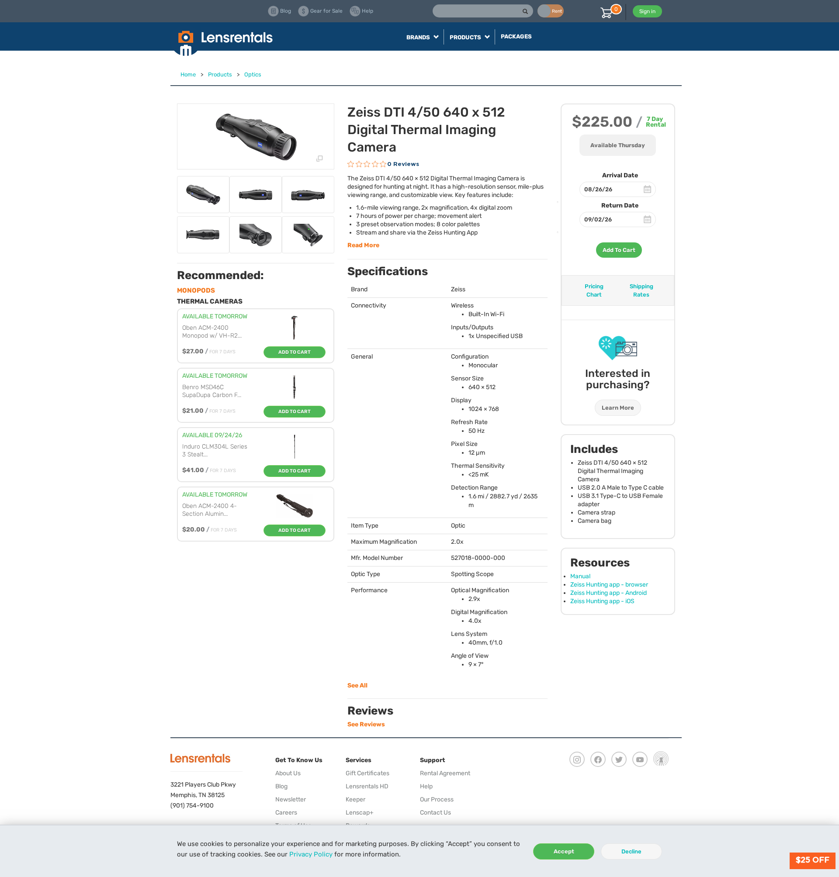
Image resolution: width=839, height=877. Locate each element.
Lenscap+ (360, 812)
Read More (363, 245)
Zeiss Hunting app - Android (608, 593)
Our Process (437, 799)
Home (188, 74)
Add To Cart (619, 250)
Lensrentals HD (367, 786)
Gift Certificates (367, 773)
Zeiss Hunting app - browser (609, 584)
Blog (281, 786)
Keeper (355, 799)
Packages (516, 36)
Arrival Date (620, 175)
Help (426, 786)
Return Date (619, 205)
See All (357, 685)
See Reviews (366, 724)
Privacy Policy (311, 854)
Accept (564, 851)
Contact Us (435, 812)
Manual (580, 576)
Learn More (618, 407)
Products (220, 74)
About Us (288, 773)
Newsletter (290, 799)
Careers (286, 812)
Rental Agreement (445, 773)
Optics (252, 74)
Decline (631, 851)
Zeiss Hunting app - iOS (602, 601)
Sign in (647, 11)
